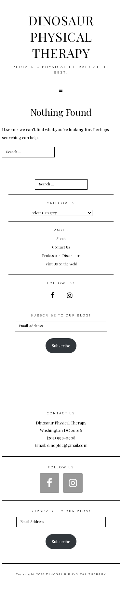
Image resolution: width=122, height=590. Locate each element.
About (61, 238)
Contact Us (61, 247)
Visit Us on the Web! (61, 263)
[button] (61, 90)
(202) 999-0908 (61, 437)
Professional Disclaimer (61, 255)
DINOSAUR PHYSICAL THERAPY (61, 36)
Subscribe (61, 345)
